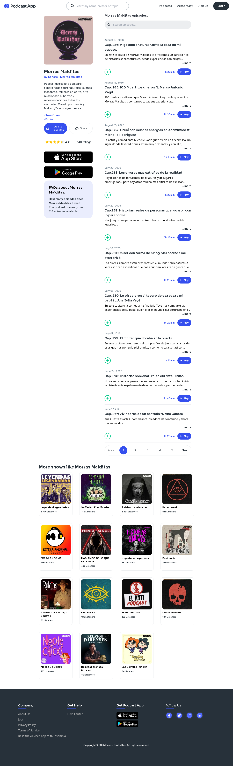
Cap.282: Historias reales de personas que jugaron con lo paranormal (148, 213)
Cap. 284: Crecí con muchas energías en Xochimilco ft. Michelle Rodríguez (147, 132)
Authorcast (185, 6)
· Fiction (49, 119)
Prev (110, 450)
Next (185, 450)
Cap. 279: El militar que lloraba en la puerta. (139, 338)
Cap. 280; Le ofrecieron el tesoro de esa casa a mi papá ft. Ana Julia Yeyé (144, 298)
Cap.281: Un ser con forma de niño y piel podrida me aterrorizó (145, 255)
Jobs (21, 719)
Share (83, 128)
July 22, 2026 (113, 205)
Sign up (203, 6)
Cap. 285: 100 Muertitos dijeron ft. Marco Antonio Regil (144, 90)
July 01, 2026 (112, 333)
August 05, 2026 (114, 125)
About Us (24, 714)
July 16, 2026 (112, 248)
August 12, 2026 (114, 82)
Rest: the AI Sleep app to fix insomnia (42, 736)
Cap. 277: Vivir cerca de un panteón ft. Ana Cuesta (144, 414)
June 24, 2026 (113, 371)
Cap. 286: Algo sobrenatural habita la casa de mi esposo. (143, 47)
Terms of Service (29, 730)
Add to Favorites (58, 128)
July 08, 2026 (113, 290)
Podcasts (165, 6)
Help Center (75, 714)
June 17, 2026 (113, 409)
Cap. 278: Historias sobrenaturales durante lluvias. (144, 376)
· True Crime (52, 115)
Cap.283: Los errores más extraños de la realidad (143, 173)
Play (186, 71)
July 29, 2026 (113, 167)
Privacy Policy (27, 725)
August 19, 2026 (114, 39)
